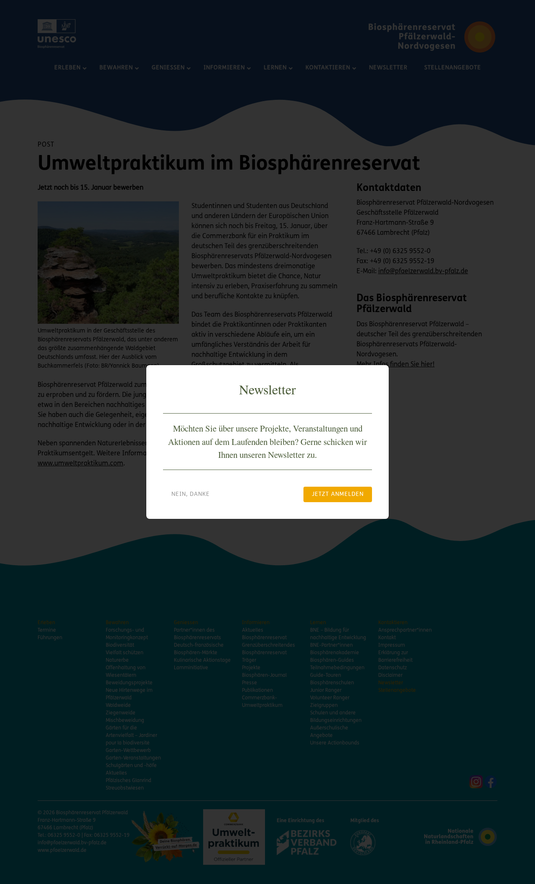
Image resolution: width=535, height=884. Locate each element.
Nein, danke (190, 494)
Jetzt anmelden (338, 494)
